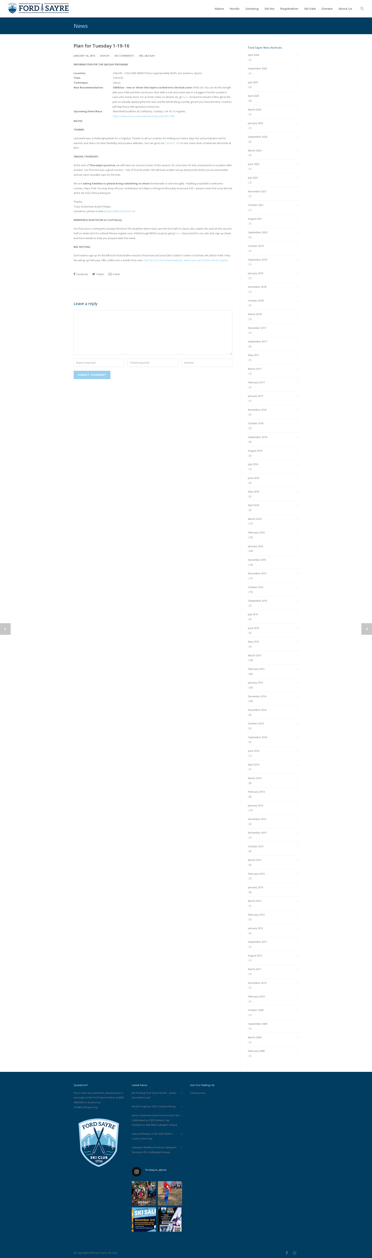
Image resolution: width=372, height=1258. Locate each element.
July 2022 (253, 177)
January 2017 (255, 396)
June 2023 (253, 164)
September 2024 (257, 136)
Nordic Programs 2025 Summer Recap (154, 1106)
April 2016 (253, 505)
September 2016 (257, 437)
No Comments (124, 55)
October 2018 (256, 300)
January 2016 (255, 546)
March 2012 (254, 901)
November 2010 (257, 983)
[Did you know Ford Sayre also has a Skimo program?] (170, 1219)
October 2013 (256, 846)
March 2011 (254, 969)
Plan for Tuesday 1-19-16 (101, 45)
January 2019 (255, 273)
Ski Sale (310, 8)
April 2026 (253, 55)
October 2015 (256, 587)
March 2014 (254, 778)
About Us (345, 8)
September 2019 (257, 259)
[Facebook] (287, 1253)
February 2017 (256, 382)
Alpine (219, 8)
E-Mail (116, 274)
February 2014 (256, 791)
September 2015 (257, 600)
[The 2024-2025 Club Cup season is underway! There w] (170, 1193)
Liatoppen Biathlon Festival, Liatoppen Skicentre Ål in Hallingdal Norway (154, 1150)
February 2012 (256, 914)
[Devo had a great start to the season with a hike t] (144, 1193)
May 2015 (253, 641)
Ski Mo (269, 8)
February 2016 (256, 532)
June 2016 (253, 478)
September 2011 (257, 942)
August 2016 (255, 450)
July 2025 (253, 82)
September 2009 (257, 1024)
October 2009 (256, 1010)
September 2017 (257, 341)
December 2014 (257, 696)
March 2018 (254, 314)
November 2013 (257, 832)
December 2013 (257, 819)
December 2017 (257, 328)
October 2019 (256, 246)
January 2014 (255, 805)
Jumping (252, 8)
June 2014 (253, 751)
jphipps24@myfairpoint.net (119, 211)
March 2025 (254, 109)
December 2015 (257, 560)
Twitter (100, 274)
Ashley (104, 55)
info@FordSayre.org (85, 1107)
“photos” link (172, 143)
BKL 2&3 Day (147, 55)
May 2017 (253, 355)
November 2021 (257, 191)
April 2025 (253, 96)
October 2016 (256, 423)
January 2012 (255, 928)
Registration (289, 8)
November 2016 (257, 409)
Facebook (82, 274)
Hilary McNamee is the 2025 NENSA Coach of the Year (152, 1136)
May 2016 (253, 491)
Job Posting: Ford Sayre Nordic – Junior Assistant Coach (154, 1095)
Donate (327, 8)
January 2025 (255, 123)
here (185, 97)
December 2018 (257, 287)
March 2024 (254, 150)
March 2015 (254, 655)
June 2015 (253, 628)
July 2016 (253, 464)
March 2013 (254, 860)
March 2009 (254, 1037)
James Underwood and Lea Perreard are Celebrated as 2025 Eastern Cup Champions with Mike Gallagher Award (155, 1120)
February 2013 (256, 873)
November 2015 (257, 573)
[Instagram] (294, 1253)
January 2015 (255, 682)
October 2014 (256, 723)
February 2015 (256, 669)
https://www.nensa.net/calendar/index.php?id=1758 (143, 116)
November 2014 (257, 710)
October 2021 (256, 205)
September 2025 (257, 68)
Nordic (235, 8)
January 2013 (255, 887)
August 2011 (255, 955)
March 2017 (254, 369)
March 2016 (254, 519)
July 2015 (253, 614)
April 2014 (253, 764)
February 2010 (256, 996)
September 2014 (257, 737)
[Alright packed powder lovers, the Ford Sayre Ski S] (144, 1219)
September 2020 (257, 232)
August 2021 (255, 218)
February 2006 (256, 1051)
